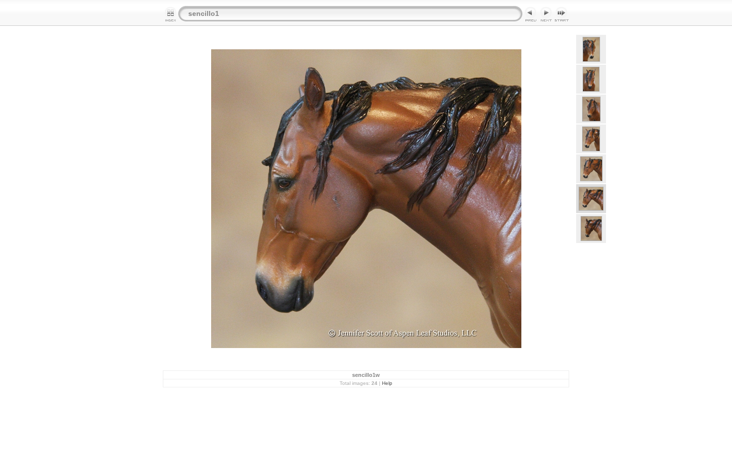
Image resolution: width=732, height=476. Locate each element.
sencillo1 (203, 13)
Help (387, 383)
